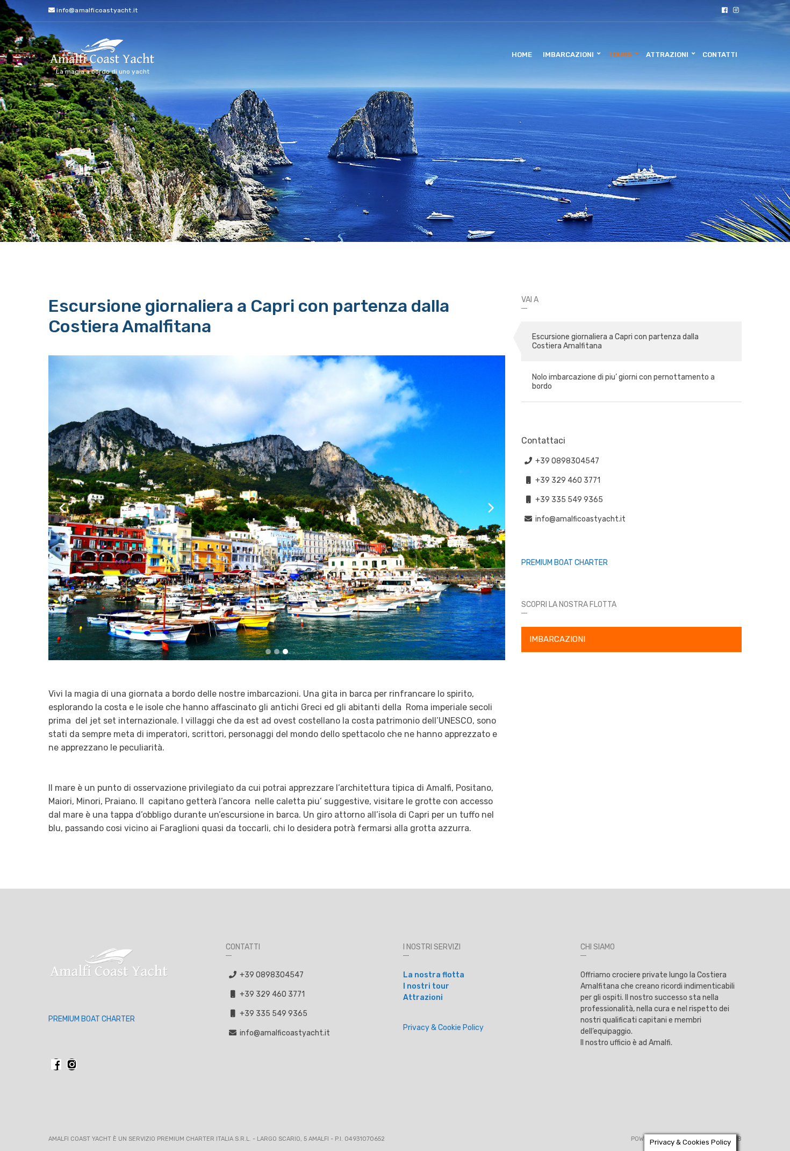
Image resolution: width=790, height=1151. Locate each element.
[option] (276, 507)
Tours (620, 55)
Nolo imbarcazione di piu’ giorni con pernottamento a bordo (623, 382)
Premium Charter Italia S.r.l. (204, 1138)
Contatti (719, 55)
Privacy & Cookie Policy (443, 1027)
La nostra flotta (433, 975)
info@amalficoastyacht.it (96, 10)
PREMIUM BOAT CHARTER (564, 562)
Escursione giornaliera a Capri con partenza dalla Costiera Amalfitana (615, 341)
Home (522, 55)
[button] (268, 651)
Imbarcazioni (568, 55)
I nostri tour (426, 986)
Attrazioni (667, 55)
